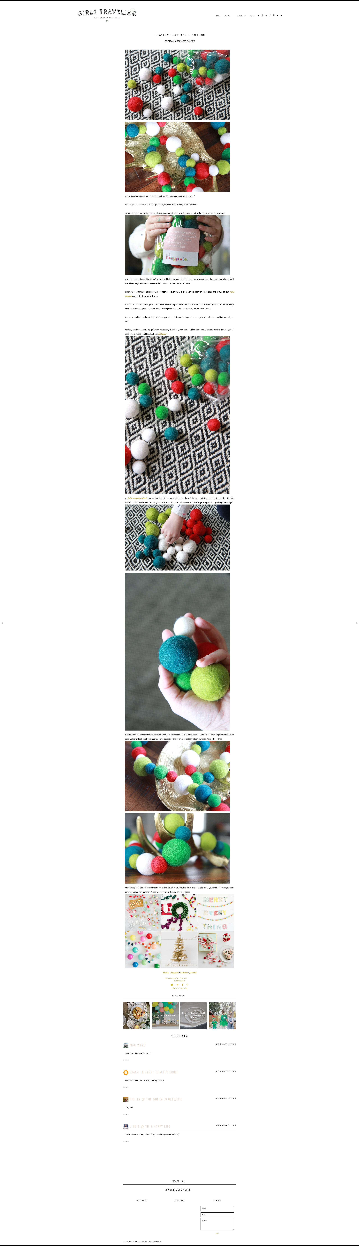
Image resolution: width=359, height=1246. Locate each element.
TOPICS (251, 15)
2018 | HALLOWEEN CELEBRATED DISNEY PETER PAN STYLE (222, 1015)
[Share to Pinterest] (187, 984)
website (166, 972)
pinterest (192, 972)
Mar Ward (138, 1045)
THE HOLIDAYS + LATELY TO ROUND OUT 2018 (137, 1015)
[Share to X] (177, 984)
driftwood (162, 334)
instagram (175, 972)
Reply (126, 1060)
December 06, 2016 (226, 1044)
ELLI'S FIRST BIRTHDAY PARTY (165, 1015)
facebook (183, 972)
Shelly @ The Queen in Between (156, 1099)
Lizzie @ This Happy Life (150, 1126)
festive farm (182, 988)
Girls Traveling (134, 1242)
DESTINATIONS (240, 15)
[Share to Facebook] (182, 984)
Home (218, 15)
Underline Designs (154, 1242)
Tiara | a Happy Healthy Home (154, 1072)
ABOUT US (228, 15)
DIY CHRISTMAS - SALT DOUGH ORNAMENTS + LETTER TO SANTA (193, 1015)
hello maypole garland (137, 498)
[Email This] (172, 984)
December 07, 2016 (226, 1125)
